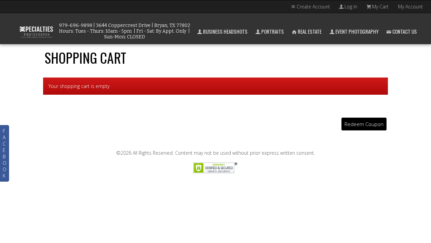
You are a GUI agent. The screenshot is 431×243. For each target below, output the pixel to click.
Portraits (272, 31)
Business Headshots (225, 31)
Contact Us (404, 31)
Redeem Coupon (364, 124)
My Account (410, 6)
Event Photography (356, 31)
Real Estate (310, 31)
